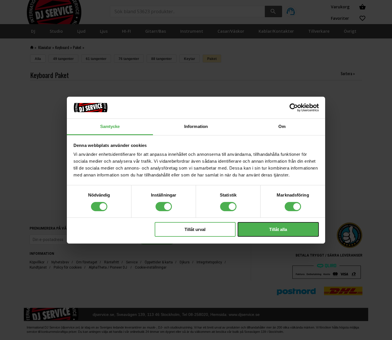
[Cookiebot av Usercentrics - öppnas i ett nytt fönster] (294, 107)
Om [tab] (282, 126)
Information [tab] (196, 126)
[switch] (164, 206)
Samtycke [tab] (110, 126)
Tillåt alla (278, 229)
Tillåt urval (195, 229)
